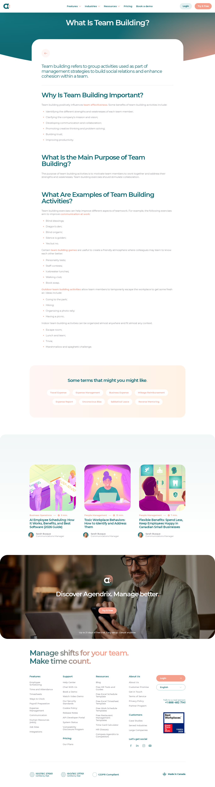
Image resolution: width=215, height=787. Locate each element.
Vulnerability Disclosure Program (73, 728)
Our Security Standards (69, 702)
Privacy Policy (136, 701)
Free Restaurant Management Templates (104, 717)
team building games (64, 250)
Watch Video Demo (73, 696)
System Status (70, 722)
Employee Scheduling (36, 683)
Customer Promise (139, 687)
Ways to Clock (37, 699)
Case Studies (136, 721)
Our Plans (68, 744)
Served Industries (138, 725)
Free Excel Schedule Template (106, 695)
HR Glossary (102, 729)
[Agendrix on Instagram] (144, 746)
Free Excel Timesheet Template (107, 702)
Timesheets (36, 694)
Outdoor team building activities (61, 289)
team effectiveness (95, 104)
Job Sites (34, 727)
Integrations (36, 732)
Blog (98, 682)
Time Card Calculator (107, 725)
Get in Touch (135, 692)
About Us (134, 682)
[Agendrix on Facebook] (131, 746)
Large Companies (138, 730)
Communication (38, 715)
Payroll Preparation (40, 703)
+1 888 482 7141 (175, 702)
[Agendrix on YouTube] (150, 746)
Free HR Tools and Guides (105, 688)
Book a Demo (70, 692)
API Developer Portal (74, 717)
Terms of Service (137, 696)
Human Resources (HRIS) (39, 721)
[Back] (46, 53)
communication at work (75, 214)
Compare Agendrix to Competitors (107, 735)
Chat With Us (70, 687)
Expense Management (37, 709)
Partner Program (138, 706)
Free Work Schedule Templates (106, 709)
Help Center (69, 682)
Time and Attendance (41, 689)
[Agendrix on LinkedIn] (137, 746)
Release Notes (70, 713)
